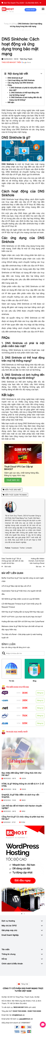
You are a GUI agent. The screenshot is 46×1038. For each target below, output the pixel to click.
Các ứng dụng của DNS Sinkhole (20, 83)
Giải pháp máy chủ (9, 930)
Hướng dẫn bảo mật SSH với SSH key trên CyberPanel (23, 621)
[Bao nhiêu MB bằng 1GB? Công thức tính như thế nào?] (23, 753)
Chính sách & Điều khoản (12, 964)
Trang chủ (8, 24)
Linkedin (29, 548)
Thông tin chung (8, 954)
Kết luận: (11, 102)
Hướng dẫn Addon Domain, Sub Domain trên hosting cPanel (36, 561)
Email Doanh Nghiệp (10, 935)
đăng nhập (12, 647)
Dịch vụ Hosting (8, 921)
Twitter (22, 548)
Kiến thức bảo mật (13, 490)
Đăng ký (40, 693)
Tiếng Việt (24, 984)
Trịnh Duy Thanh (26, 59)
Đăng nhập (30, 10)
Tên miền (6, 949)
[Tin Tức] (11, 669)
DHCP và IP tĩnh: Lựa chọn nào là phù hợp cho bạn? (22, 617)
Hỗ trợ (4, 959)
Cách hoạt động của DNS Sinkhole (21, 80)
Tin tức (11, 681)
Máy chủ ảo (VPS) (9, 926)
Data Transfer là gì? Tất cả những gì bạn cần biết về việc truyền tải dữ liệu (13, 561)
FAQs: (10, 85)
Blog (15, 24)
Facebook (15, 548)
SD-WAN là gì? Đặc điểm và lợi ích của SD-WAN (20, 599)
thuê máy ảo (12, 480)
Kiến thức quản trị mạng (16, 495)
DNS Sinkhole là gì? (15, 78)
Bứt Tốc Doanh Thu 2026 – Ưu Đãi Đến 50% (21, 3)
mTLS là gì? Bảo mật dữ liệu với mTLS (16, 586)
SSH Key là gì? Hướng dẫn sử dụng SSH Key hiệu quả (22, 612)
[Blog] (34, 669)
